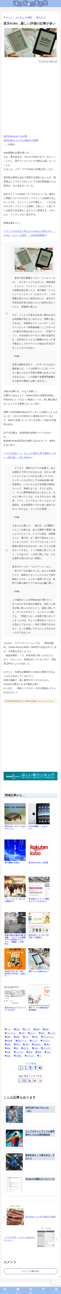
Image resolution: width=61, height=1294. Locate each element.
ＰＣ (27, 1037)
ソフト (27, 1029)
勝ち (48, 1044)
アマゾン (46, 1041)
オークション (48, 1037)
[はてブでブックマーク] (30, 1068)
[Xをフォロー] (20, 1080)
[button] (40, 1068)
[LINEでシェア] (35, 1068)
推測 (8, 1044)
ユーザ (52, 1033)
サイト (32, 1033)
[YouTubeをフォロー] (30, 1080)
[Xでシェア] (20, 1068)
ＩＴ (8, 1029)
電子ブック (22, 1041)
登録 (8, 1037)
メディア (46, 1048)
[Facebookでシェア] (25, 1068)
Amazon (37, 1044)
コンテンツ (11, 1033)
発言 (27, 1044)
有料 (23, 1033)
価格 (30, 1052)
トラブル (19, 1052)
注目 (18, 1029)
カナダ (26, 1048)
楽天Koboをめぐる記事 (15, 136)
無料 (37, 1029)
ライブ (34, 1041)
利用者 (9, 1041)
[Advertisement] (30, 98)
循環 (47, 1029)
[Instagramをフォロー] (25, 1080)
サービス (30, 1056)
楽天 (43, 1033)
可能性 (18, 1056)
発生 (36, 1048)
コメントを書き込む (30, 1271)
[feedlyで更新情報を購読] (35, 1080)
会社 (8, 1056)
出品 (48, 1052)
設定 (8, 1052)
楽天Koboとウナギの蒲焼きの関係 (21, 140)
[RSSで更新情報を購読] (40, 1080)
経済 (18, 1044)
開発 (18, 1037)
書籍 (8, 1048)
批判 (36, 1037)
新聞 (39, 1052)
